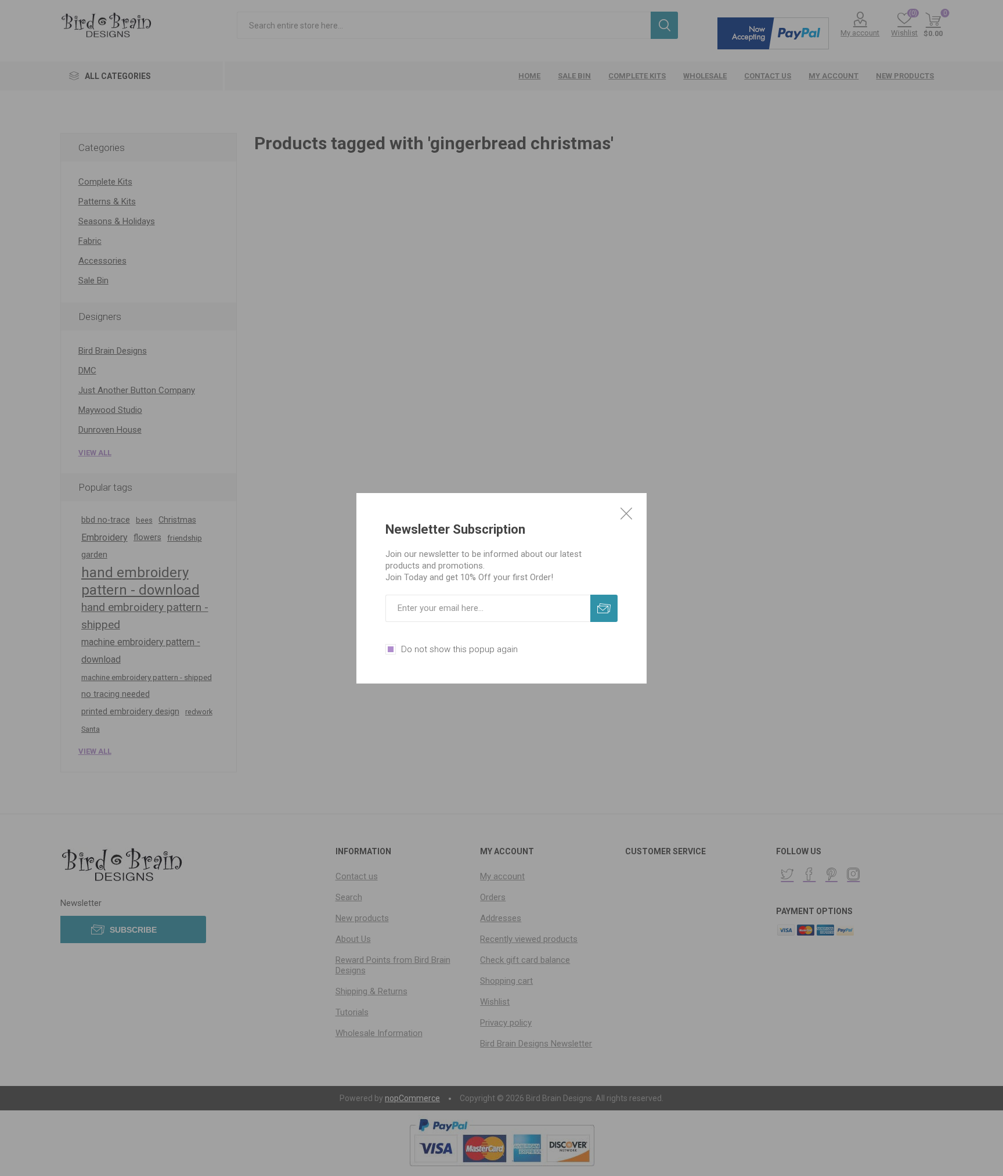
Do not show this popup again (459, 649)
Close (626, 513)
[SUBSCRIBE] (604, 608)
